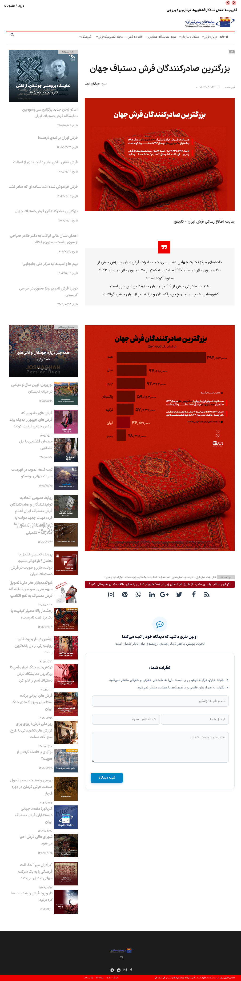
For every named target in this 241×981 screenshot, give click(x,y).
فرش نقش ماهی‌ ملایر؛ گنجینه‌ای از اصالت (45, 162)
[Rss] (207, 594)
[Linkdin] (153, 594)
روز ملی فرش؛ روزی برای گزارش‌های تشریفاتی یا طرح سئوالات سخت (31, 730)
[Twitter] (180, 594)
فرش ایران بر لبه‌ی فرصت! (58, 138)
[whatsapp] (139, 594)
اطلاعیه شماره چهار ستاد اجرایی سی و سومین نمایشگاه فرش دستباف (192, 10)
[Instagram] (125, 969)
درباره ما (99, 978)
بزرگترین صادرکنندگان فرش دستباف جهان (46, 211)
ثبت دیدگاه (107, 777)
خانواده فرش (135, 37)
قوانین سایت (112, 978)
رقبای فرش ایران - (201, 577)
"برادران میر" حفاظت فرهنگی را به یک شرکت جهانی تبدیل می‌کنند (35, 871)
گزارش (232, 51)
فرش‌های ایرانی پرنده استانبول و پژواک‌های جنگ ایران (32, 702)
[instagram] (112, 594)
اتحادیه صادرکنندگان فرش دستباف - (140, 577)
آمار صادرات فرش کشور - (181, 577)
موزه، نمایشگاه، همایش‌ (162, 37)
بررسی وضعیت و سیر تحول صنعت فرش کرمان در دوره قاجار (31, 787)
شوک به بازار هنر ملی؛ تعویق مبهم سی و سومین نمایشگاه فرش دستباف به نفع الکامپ (30, 589)
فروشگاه (86, 37)
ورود (20, 5)
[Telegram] (112, 970)
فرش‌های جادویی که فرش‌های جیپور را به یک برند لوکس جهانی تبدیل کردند (30, 419)
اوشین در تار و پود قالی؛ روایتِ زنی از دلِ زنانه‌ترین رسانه (33, 645)
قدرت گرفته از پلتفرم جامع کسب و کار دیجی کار (175, 978)
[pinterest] (125, 594)
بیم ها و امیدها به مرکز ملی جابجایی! (50, 264)
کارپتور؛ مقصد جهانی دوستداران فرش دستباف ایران (33, 815)
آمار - (213, 577)
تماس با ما (88, 978)
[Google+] (166, 594)
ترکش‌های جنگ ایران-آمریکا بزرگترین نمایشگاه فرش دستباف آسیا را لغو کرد (31, 674)
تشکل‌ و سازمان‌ (190, 37)
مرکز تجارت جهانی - (114, 577)
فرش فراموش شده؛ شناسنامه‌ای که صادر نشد (43, 187)
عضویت (10, 5)
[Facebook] (194, 594)
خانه (222, 37)
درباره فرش (210, 37)
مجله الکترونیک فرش (110, 37)
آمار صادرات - (163, 577)
